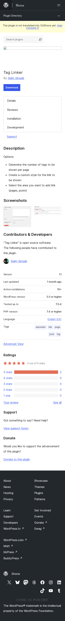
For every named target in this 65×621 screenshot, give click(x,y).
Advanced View (13, 344)
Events (38, 516)
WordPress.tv (13, 528)
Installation (14, 118)
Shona (16, 573)
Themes (39, 487)
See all (57, 402)
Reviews (12, 110)
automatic (41, 327)
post (51, 334)
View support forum (15, 428)
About (7, 480)
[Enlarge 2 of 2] (57, 211)
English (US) (55, 319)
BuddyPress (12, 558)
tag (58, 334)
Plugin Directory (12, 15)
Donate (40, 522)
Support (12, 136)
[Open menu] (59, 5)
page (57, 327)
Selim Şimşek (16, 78)
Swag (39, 528)
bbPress (10, 552)
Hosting (8, 493)
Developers (10, 522)
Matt (8, 546)
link (50, 327)
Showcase (41, 480)
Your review (10, 402)
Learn (7, 510)
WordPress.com (15, 540)
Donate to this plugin (16, 459)
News (7, 487)
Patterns (39, 499)
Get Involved (42, 510)
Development (15, 127)
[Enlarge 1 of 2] (26, 211)
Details (11, 100)
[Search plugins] (40, 39)
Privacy (8, 499)
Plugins (38, 493)
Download (12, 87)
